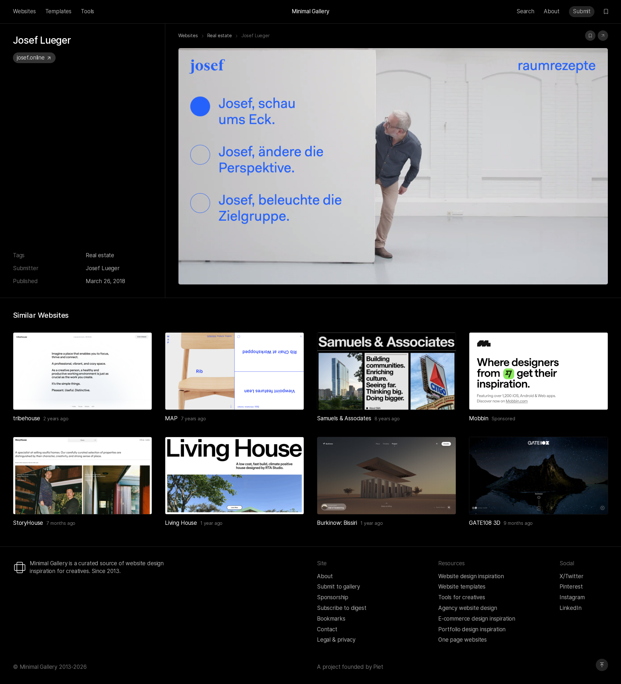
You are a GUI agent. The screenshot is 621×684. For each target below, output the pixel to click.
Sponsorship (332, 597)
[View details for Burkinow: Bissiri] (386, 475)
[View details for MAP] (234, 371)
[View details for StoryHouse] (82, 475)
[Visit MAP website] (291, 397)
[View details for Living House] (234, 475)
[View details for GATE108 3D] (538, 475)
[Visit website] (603, 35)
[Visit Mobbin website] (538, 371)
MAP (171, 418)
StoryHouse (28, 523)
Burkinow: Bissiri (337, 523)
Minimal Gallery (310, 11)
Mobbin (478, 418)
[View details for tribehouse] (82, 371)
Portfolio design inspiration (472, 629)
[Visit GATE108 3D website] (595, 501)
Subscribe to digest (341, 608)
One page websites (462, 639)
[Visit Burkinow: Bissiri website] (443, 501)
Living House (181, 523)
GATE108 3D (484, 523)
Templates (58, 11)
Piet (378, 667)
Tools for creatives (461, 597)
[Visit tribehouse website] (139, 397)
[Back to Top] (602, 665)
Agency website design (467, 608)
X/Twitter (571, 576)
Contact (327, 629)
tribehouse (26, 418)
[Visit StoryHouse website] (139, 501)
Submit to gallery (338, 586)
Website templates (461, 586)
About (552, 11)
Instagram (572, 597)
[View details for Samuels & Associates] (386, 371)
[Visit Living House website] (291, 501)
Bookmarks (331, 618)
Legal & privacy (336, 639)
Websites (24, 11)
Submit (582, 11)
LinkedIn (571, 608)
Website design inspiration (471, 576)
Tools (87, 11)
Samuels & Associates (344, 418)
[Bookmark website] (590, 35)
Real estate (100, 255)
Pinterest (571, 586)
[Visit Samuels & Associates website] (443, 397)
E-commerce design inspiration (476, 618)
